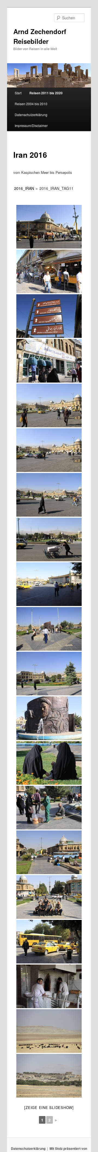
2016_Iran (24, 188)
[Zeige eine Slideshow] (49, 1107)
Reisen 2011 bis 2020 (46, 92)
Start (18, 92)
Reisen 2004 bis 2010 (31, 103)
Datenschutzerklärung (31, 114)
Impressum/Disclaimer (31, 125)
